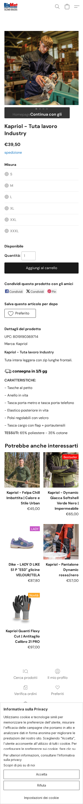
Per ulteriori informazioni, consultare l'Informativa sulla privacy (39, 757)
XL (12, 208)
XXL (13, 219)
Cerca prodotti (25, 677)
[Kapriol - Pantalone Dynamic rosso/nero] (61, 541)
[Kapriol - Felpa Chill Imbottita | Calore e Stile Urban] (22, 469)
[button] (11, 6)
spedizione (13, 152)
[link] (41, 796)
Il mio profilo (58, 677)
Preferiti (57, 693)
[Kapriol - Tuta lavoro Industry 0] (41, 68)
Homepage (21, 114)
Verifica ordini (25, 693)
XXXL (14, 231)
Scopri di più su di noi (19, 765)
